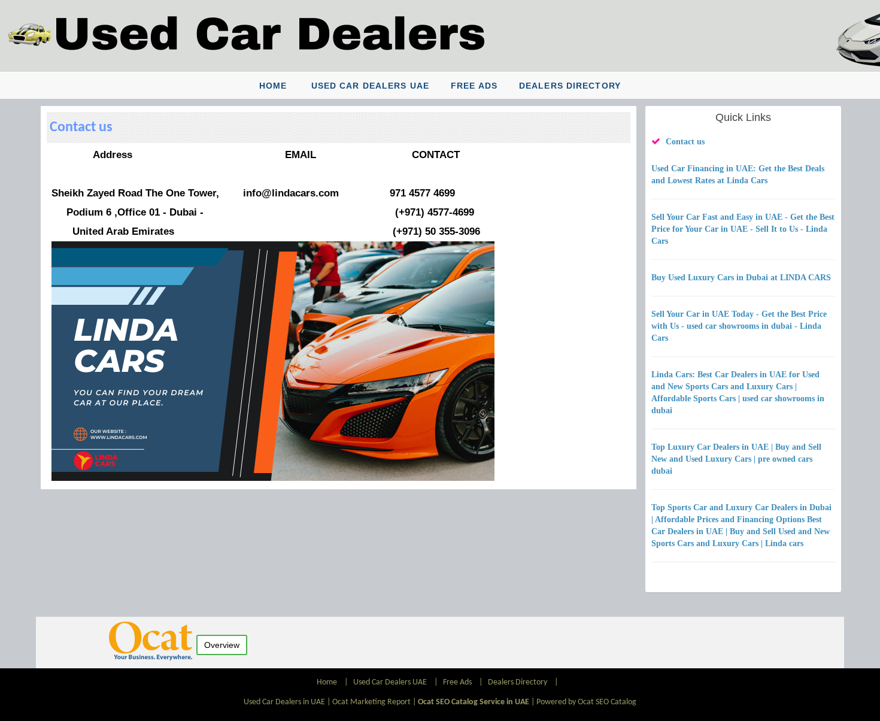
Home (273, 85)
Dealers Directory (570, 85)
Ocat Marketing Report (371, 702)
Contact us (685, 141)
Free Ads (474, 85)
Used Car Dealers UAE (370, 85)
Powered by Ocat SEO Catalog (586, 702)
